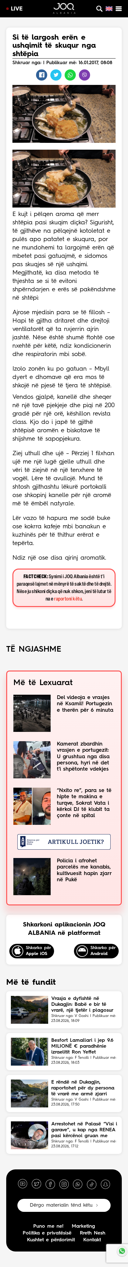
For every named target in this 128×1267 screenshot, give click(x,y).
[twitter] (36, 1184)
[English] (109, 8)
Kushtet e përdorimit (51, 1240)
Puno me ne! (48, 1226)
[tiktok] (91, 1184)
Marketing (83, 1226)
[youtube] (23, 1184)
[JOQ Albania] (64, 9)
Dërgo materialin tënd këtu (61, 1205)
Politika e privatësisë (47, 1233)
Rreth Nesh (92, 1233)
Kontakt (92, 1240)
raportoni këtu (68, 599)
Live (17, 9)
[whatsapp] (78, 1184)
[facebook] (50, 1184)
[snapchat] (105, 1184)
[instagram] (64, 1184)
